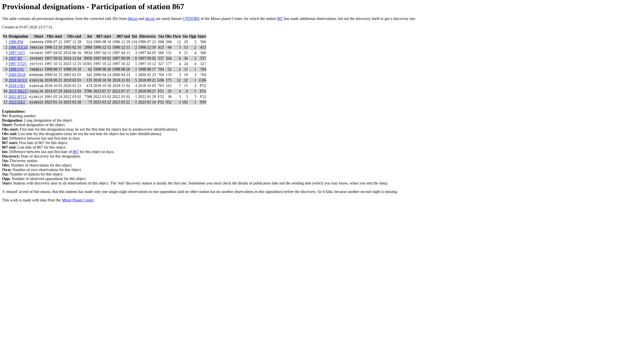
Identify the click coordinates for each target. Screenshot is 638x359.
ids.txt (150, 18)
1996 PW (15, 42)
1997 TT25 (17, 64)
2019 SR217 (18, 91)
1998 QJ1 (16, 69)
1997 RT (15, 58)
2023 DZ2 (16, 102)
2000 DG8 (16, 75)
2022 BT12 (17, 96)
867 (280, 18)
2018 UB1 (16, 86)
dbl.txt (133, 18)
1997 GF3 (16, 53)
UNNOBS (191, 18)
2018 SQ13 (17, 80)
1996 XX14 (17, 47)
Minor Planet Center (77, 200)
